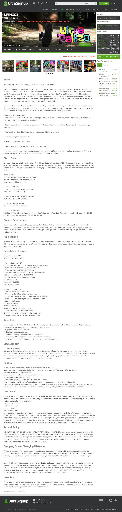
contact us (44, 500)
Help (105, 10)
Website (9, 50)
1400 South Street (11, 18)
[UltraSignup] (16, 3)
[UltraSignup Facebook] (39, 3)
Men (99, 65)
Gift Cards (96, 10)
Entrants (45, 50)
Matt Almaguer (105, 88)
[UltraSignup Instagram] (43, 3)
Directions (59, 50)
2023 (111, 18)
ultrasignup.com (46, 502)
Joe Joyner (104, 86)
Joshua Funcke (105, 93)
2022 (116, 18)
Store (87, 10)
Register (84, 44)
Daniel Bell (104, 90)
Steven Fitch (104, 81)
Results (54, 10)
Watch (71, 50)
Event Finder (67, 10)
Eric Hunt (103, 79)
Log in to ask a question (107, 56)
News (79, 10)
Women (106, 65)
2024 (105, 18)
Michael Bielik (105, 83)
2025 (100, 18)
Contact (114, 10)
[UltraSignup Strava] (46, 3)
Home (45, 10)
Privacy (114, 509)
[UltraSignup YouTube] (34, 3)
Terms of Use (106, 509)
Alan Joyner (104, 95)
